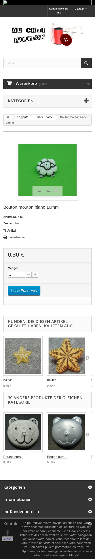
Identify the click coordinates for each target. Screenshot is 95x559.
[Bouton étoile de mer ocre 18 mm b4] (66, 356)
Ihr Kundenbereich (21, 511)
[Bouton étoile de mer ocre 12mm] (23, 356)
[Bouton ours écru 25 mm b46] (23, 432)
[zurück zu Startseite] (8, 117)
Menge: (13, 268)
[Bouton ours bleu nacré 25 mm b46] (66, 432)
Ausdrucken (18, 237)
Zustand (8, 223)
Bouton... (9, 380)
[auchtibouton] (47, 33)
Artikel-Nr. (10, 217)
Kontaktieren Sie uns (58, 10)
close (7, 539)
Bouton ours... (13, 457)
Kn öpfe (22, 117)
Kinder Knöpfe (44, 117)
